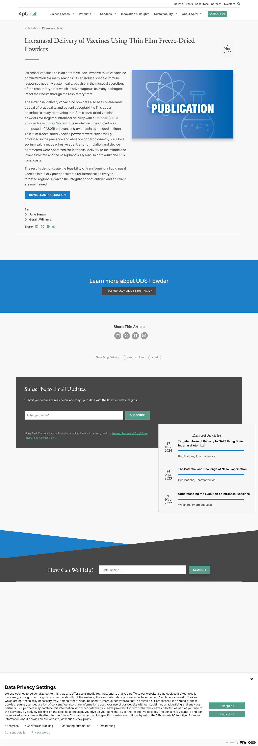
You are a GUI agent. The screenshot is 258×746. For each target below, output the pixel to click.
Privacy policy (41, 732)
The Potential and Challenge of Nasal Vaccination (212, 469)
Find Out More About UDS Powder (129, 291)
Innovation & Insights (135, 14)
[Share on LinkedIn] (36, 226)
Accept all (227, 706)
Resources (202, 3)
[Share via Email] (53, 226)
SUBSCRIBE (138, 415)
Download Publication (47, 195)
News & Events (183, 3)
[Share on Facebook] (48, 226)
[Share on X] (42, 226)
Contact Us (217, 13)
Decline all (227, 714)
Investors (229, 3)
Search (199, 569)
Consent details (15, 732)
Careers (216, 3)
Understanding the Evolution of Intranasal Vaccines (214, 493)
